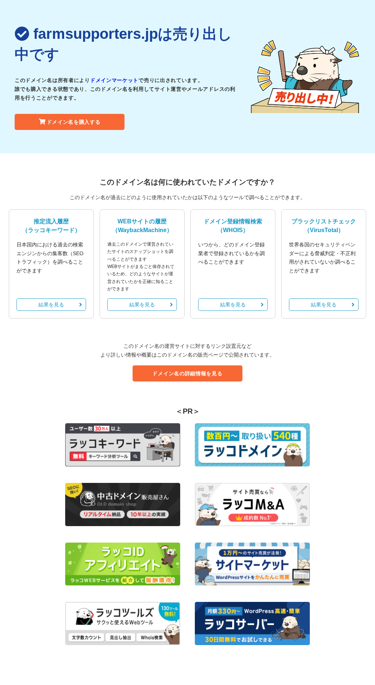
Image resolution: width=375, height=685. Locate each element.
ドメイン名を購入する (74, 122)
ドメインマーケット (114, 80)
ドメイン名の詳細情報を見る (187, 373)
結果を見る (51, 305)
